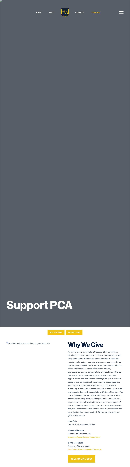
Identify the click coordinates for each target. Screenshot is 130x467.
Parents (79, 12)
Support (96, 12)
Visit (38, 12)
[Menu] (120, 12)
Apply (52, 12)
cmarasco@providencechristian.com (84, 437)
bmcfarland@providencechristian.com (84, 449)
